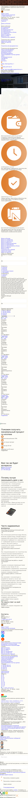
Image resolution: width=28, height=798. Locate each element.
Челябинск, (16, 700)
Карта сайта (4, 729)
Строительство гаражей (8, 654)
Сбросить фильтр (6, 309)
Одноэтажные (5, 671)
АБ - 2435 (4, 358)
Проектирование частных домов (10, 662)
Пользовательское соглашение (10, 73)
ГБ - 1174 (3, 318)
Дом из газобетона (6, 652)
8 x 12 (2, 679)
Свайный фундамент (7, 659)
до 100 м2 (4, 667)
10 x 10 (3, 682)
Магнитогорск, (5, 702)
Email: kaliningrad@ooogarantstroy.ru (11, 69)
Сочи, (21, 700)
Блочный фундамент (7, 661)
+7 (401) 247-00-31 (6, 16)
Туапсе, (3, 700)
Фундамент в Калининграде (9, 644)
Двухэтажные (5, 672)
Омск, (11, 700)
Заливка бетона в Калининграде (10, 645)
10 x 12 (3, 684)
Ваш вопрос (4, 757)
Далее (2, 762)
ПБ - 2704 (4, 378)
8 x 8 (2, 675)
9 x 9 (2, 680)
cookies (15, 790)
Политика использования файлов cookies (13, 728)
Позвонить (3, 739)
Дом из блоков (5, 648)
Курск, (7, 700)
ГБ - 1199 (3, 338)
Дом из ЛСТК (5, 650)
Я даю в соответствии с (13, 771)
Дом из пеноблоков (6, 651)
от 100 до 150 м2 (6, 665)
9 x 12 (2, 681)
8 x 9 (2, 676)
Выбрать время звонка (6, 774)
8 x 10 (2, 677)
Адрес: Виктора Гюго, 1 (7, 64)
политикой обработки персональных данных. (13, 772)
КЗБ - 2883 (4, 398)
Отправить (3, 773)
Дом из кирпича (5, 649)
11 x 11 (2, 686)
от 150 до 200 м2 (6, 666)
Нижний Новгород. (15, 702)
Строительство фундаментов (9, 656)
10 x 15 (3, 685)
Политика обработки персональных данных (13, 727)
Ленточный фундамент (7, 657)
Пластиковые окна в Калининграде (11, 643)
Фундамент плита (6, 660)
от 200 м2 (4, 669)
